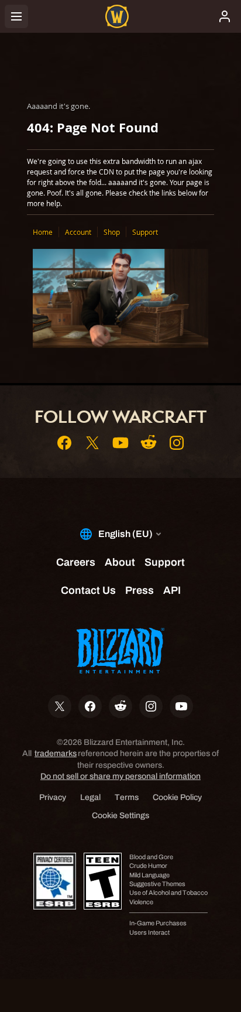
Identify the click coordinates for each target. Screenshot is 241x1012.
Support (145, 232)
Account (78, 232)
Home (43, 232)
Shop (112, 232)
